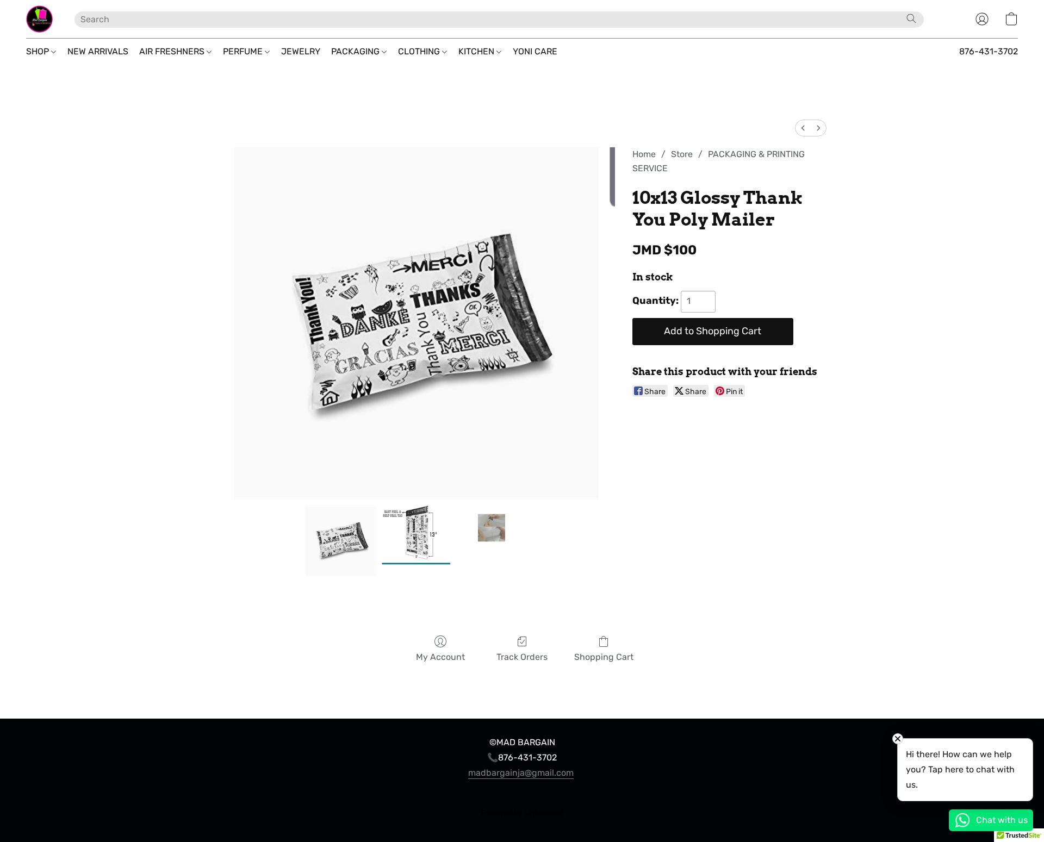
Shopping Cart (603, 657)
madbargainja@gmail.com (521, 773)
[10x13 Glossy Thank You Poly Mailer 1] (416, 540)
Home (644, 154)
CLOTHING (420, 51)
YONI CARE (535, 51)
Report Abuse (522, 794)
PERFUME (244, 51)
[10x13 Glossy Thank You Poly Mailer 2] (491, 540)
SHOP (38, 51)
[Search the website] (911, 18)
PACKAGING (356, 51)
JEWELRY (300, 51)
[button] (39, 19)
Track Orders (522, 657)
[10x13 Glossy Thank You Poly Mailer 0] (341, 540)
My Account (440, 657)
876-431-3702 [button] (988, 51)
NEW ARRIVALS (97, 51)
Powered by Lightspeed (522, 813)
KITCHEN (477, 51)
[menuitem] (803, 128)
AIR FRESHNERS (173, 51)
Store (682, 154)
